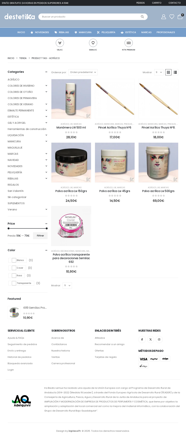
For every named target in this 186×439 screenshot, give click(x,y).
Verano (12, 209)
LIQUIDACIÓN (16, 135)
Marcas (146, 32)
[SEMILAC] (93, 43)
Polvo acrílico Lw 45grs (114, 191)
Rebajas (64, 32)
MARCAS (78, 124)
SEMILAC (93, 49)
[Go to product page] (14, 312)
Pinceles (128, 124)
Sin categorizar (17, 197)
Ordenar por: (59, 72)
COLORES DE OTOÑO (20, 92)
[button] (168, 72)
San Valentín (16, 191)
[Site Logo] (19, 16)
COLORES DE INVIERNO (21, 86)
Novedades (42, 32)
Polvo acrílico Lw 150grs (71, 191)
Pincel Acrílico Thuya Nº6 (114, 127)
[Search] (142, 17)
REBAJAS (13, 178)
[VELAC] (60, 43)
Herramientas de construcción (27, 129)
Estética (130, 32)
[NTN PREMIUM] (129, 43)
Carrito (156, 2)
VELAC (60, 49)
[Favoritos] (172, 16)
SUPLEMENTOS (16, 203)
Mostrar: (147, 72)
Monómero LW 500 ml (71, 127)
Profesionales (166, 32)
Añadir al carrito (73, 115)
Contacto (175, 2)
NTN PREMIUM (128, 49)
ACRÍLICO (65, 124)
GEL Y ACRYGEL (17, 123)
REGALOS (13, 185)
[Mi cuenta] (163, 16)
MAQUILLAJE (15, 147)
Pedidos (140, 2)
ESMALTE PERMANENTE (21, 110)
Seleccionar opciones (74, 178)
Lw (71, 124)
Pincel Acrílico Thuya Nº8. (158, 127)
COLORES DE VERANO (20, 104)
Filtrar (40, 235)
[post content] (71, 99)
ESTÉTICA (13, 116)
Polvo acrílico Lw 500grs (158, 191)
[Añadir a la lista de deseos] (85, 84)
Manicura (85, 32)
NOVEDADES (15, 166)
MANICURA (109, 124)
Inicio (21, 32)
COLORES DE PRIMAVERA (22, 98)
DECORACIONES (67, 251)
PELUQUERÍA (15, 172)
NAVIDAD (13, 160)
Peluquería (108, 32)
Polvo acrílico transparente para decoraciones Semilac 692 (71, 258)
